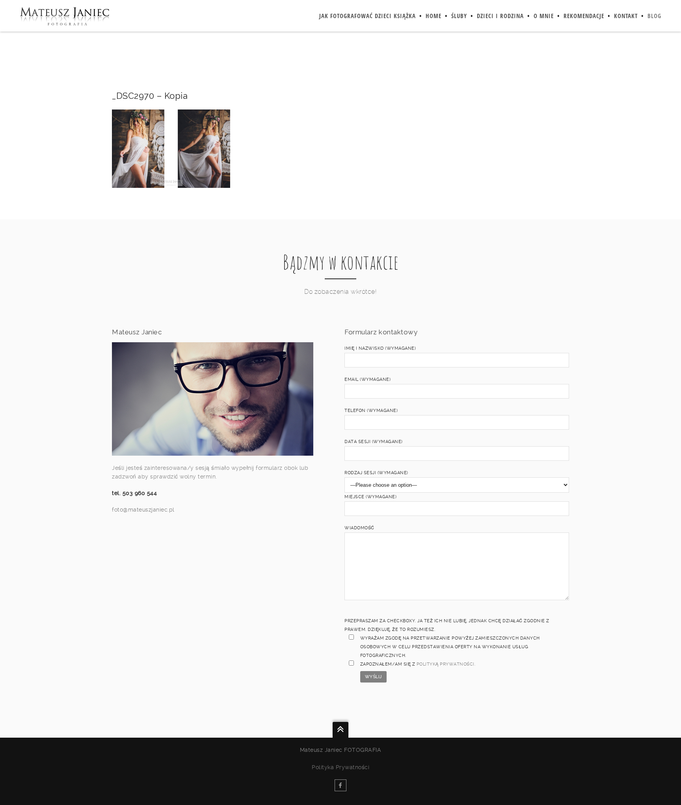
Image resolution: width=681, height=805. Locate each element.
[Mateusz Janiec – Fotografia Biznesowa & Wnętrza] (64, 16)
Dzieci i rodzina (500, 16)
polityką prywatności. (446, 664)
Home (433, 16)
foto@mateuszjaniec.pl (143, 509)
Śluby (459, 16)
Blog (654, 16)
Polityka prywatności (340, 767)
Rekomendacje (584, 16)
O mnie (544, 16)
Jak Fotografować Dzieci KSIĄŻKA (367, 16)
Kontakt (626, 16)
